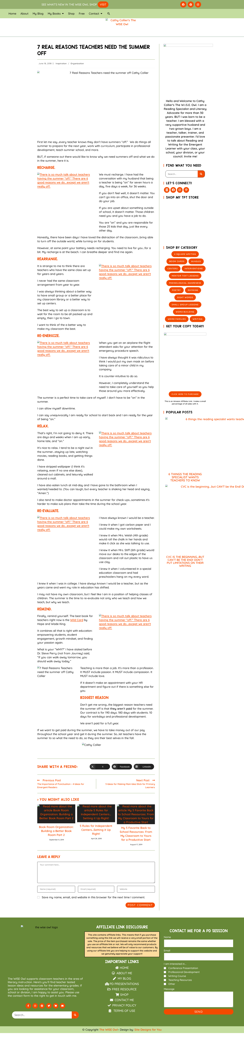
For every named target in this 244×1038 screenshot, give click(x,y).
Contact (94, 13)
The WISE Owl (108, 1029)
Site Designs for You (148, 1029)
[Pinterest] (191, 4)
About (24, 13)
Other (171, 984)
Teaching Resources (180, 980)
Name (167, 937)
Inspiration (61, 63)
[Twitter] (48, 1005)
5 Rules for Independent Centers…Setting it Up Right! (96, 829)
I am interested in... (175, 963)
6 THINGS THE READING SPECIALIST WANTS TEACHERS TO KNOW (185, 477)
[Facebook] (183, 4)
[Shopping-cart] (55, 1005)
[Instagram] (198, 4)
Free (82, 13)
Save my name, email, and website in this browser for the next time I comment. (93, 897)
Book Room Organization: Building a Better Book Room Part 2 (56, 831)
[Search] (201, 174)
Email (167, 950)
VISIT (103, 4)
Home (12, 13)
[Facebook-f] (28, 1005)
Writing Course (177, 976)
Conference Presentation (183, 968)
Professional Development (184, 972)
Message (169, 989)
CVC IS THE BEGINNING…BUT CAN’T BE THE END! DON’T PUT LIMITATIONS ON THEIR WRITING (185, 561)
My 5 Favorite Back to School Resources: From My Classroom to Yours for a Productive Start (136, 833)
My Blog (38, 13)
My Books (54, 13)
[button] (108, 13)
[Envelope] (62, 1005)
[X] (167, 190)
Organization (77, 63)
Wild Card (76, 620)
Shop (71, 13)
